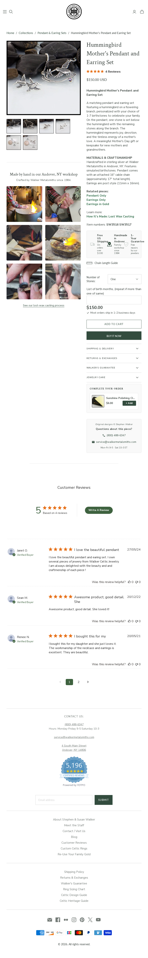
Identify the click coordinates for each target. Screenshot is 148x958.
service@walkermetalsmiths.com (74, 737)
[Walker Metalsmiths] (74, 11)
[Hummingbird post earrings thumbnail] (63, 126)
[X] (90, 919)
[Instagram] (74, 919)
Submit (103, 799)
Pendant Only (96, 196)
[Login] (134, 12)
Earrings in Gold (98, 204)
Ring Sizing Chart (74, 889)
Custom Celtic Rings (74, 848)
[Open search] (11, 12)
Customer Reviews (74, 843)
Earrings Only (96, 200)
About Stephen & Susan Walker (74, 819)
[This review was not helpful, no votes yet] (136, 582)
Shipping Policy (74, 872)
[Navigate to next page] (88, 682)
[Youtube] (98, 919)
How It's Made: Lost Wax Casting (110, 216)
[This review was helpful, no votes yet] (129, 582)
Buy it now (114, 336)
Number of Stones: (93, 279)
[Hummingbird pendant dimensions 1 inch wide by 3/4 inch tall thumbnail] (30, 142)
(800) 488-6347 (74, 724)
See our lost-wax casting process (43, 305)
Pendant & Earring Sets (52, 33)
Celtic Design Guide (74, 895)
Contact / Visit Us (74, 831)
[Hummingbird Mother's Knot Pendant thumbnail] (30, 126)
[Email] (49, 919)
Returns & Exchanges (74, 878)
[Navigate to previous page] (60, 682)
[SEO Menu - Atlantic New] (5, 12)
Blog (74, 837)
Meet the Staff (74, 825)
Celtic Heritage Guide (74, 901)
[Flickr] (66, 919)
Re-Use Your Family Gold (74, 854)
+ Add (129, 403)
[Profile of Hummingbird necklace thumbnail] (46, 126)
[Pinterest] (82, 919)
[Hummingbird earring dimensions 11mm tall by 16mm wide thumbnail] (14, 142)
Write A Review (98, 510)
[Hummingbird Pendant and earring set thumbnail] (14, 126)
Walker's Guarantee (74, 883)
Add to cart (113, 324)
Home (10, 33)
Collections (26, 33)
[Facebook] (58, 919)
